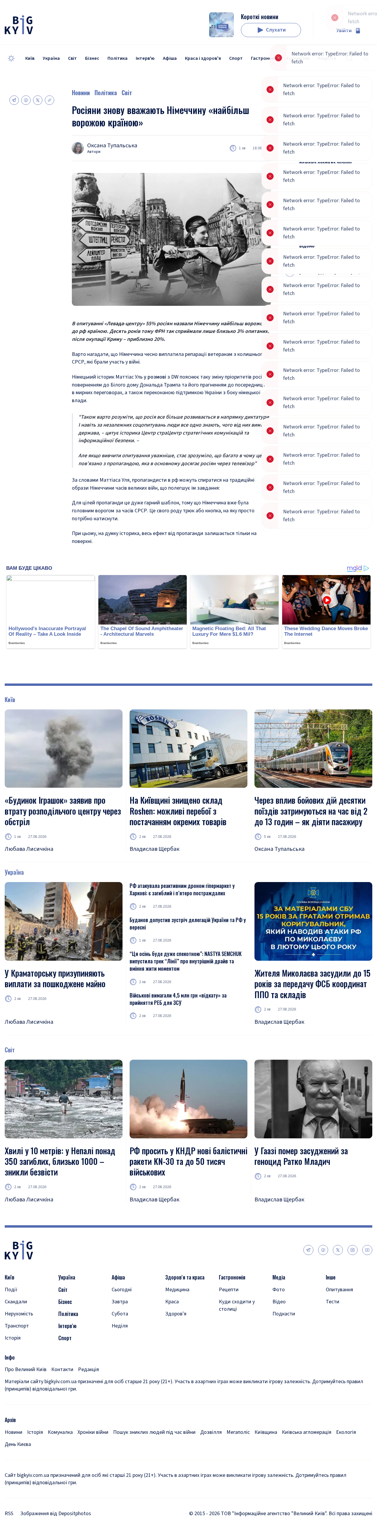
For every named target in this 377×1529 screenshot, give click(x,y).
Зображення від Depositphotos (55, 1513)
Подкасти (283, 1313)
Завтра (120, 1301)
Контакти (62, 1369)
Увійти (344, 30)
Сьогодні (122, 1289)
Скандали (16, 1301)
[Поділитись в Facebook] (26, 100)
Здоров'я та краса (184, 1277)
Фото (278, 1289)
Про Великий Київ (26, 1369)
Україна (51, 58)
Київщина (265, 1432)
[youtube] (367, 1250)
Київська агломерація (306, 1432)
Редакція (88, 1369)
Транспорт (17, 1326)
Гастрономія (264, 58)
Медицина (177, 1289)
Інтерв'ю (145, 58)
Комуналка (60, 1432)
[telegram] (308, 1250)
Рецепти (229, 1289)
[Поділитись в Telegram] (14, 100)
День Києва (18, 1444)
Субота (120, 1313)
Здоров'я (175, 1313)
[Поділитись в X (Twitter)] (37, 100)
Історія (13, 1338)
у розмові (155, 377)
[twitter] (338, 1250)
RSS (9, 1513)
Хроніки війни (92, 1432)
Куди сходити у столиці (237, 1305)
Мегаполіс (238, 1432)
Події (11, 1289)
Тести (332, 1301)
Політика (118, 58)
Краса (172, 1301)
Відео (279, 1301)
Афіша (170, 58)
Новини (81, 92)
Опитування (339, 1289)
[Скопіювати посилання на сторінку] (49, 100)
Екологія (346, 1432)
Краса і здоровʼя (203, 58)
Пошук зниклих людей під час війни (154, 1432)
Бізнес (92, 58)
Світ (72, 58)
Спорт (236, 58)
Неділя (120, 1326)
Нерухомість (19, 1313)
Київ (29, 58)
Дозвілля (211, 1432)
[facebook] (323, 1250)
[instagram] (353, 1250)
